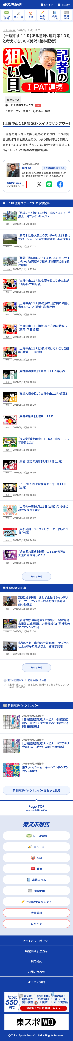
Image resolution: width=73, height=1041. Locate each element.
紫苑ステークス (24, 105)
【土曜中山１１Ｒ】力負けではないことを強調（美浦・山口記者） (43, 350)
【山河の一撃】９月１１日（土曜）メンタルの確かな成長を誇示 (43, 508)
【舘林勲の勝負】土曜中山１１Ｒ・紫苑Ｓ (41, 371)
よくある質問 (36, 982)
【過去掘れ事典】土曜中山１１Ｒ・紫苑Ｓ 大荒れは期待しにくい (43, 553)
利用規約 (36, 961)
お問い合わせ (36, 971)
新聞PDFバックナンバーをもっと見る (37, 790)
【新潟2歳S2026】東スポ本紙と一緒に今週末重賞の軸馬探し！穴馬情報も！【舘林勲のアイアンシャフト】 (44, 623)
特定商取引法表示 (36, 951)
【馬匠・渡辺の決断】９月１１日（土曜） (40, 461)
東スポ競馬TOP (15, 680)
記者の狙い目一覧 (37, 680)
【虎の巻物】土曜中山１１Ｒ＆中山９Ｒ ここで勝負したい (44, 440)
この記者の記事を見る (54, 167)
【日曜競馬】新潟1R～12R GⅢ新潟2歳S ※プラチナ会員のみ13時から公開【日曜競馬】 (45, 723)
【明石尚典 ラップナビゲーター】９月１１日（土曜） (43, 531)
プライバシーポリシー (36, 941)
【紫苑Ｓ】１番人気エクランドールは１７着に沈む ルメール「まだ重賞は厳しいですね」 (44, 237)
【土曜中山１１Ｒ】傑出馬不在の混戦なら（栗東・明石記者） (42, 327)
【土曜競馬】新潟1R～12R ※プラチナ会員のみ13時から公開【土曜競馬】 (46, 745)
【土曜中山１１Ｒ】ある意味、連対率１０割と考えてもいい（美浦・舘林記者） (43, 305)
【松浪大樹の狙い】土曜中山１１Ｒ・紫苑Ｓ (43, 393)
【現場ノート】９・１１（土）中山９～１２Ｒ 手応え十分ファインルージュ (44, 214)
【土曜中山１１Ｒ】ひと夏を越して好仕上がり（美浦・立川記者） (43, 282)
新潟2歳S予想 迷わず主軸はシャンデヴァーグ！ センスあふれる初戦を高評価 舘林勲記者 (43, 601)
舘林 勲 (26, 168)
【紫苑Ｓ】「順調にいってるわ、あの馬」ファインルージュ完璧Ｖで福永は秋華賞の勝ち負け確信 (44, 261)
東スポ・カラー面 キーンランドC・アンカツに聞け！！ (45, 769)
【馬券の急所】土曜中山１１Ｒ (35, 416)
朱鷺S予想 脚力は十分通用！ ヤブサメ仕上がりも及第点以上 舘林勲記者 (43, 644)
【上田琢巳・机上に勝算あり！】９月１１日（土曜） (42, 486)
